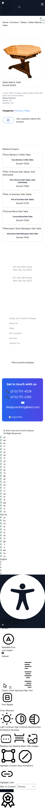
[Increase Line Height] (3, 653)
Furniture (14, 22)
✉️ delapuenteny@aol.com (23, 404)
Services (13, 338)
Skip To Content (8, 786)
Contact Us (14, 343)
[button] (8, 640)
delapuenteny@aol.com (23, 293)
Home (5, 22)
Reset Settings (7, 790)
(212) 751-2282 (22, 273)
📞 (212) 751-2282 (19, 397)
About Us (13, 323)
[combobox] (3, 505)
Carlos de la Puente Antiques (22, 318)
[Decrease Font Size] (3, 631)
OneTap (15, 623)
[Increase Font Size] (3, 625)
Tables (23, 22)
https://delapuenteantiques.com (22, 289)
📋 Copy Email (15, 417)
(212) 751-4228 (22, 284)
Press (11, 328)
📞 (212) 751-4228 (19, 391)
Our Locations (15, 333)
